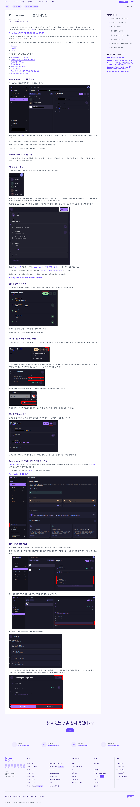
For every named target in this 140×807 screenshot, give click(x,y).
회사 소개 (96, 763)
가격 (53, 2)
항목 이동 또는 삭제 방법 (18, 66)
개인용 (16, 2)
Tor (73, 770)
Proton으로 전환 (54, 786)
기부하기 (96, 783)
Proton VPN (30, 773)
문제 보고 (25, 796)
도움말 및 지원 (120, 767)
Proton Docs (31, 783)
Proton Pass (16, 6)
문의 (118, 779)
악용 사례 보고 (17, 796)
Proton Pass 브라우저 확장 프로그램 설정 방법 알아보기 (26, 33)
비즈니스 (22, 2)
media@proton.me (53, 746)
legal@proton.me (83, 746)
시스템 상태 (8, 796)
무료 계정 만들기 (123, 2)
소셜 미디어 (120, 763)
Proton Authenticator (56, 763)
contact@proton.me (24, 746)
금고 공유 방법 (15, 69)
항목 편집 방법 (15, 64)
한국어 (130, 796)
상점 (95, 779)
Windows (14, 46)
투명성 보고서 (22, 802)
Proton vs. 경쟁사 (77, 783)
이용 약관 (16, 802)
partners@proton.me (114, 746)
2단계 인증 (18, 267)
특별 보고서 (75, 779)
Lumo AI (52, 770)
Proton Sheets (31, 786)
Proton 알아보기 (39, 2)
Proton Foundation (100, 773)
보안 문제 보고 (33, 796)
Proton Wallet (31, 779)
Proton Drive (31, 770)
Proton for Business (55, 779)
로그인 (132, 2)
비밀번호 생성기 (76, 763)
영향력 (96, 770)
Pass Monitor (13, 465)
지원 (7, 6)
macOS (13, 48)
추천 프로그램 (120, 773)
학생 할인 (74, 776)
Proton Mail (30, 763)
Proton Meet (53, 767)
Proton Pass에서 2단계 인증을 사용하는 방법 (47, 267)
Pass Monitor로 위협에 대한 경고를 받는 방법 (25, 71)
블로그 (96, 786)
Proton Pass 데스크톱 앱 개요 (20, 57)
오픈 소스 (74, 773)
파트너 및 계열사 (121, 770)
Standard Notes (54, 773)
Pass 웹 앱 (31, 470)
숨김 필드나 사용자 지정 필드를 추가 (52, 271)
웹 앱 (32, 29)
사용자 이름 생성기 (77, 767)
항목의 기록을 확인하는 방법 (19, 73)
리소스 (47, 2)
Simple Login (53, 776)
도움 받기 (70, 730)
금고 (33, 36)
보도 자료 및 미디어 (122, 776)
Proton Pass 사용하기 (31, 6)
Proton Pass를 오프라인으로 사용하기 (23, 60)
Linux (13, 50)
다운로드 (30, 2)
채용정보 (96, 776)
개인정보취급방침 (8, 802)
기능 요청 (41, 796)
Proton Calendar (32, 767)
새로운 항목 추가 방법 (17, 62)
